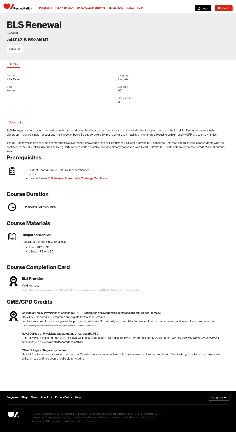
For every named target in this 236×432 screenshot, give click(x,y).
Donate (225, 8)
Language (220, 398)
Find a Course (64, 8)
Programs (45, 8)
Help (140, 8)
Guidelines (116, 8)
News (130, 8)
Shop (24, 397)
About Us (46, 397)
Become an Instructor (91, 8)
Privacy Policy (63, 397)
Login (205, 8)
